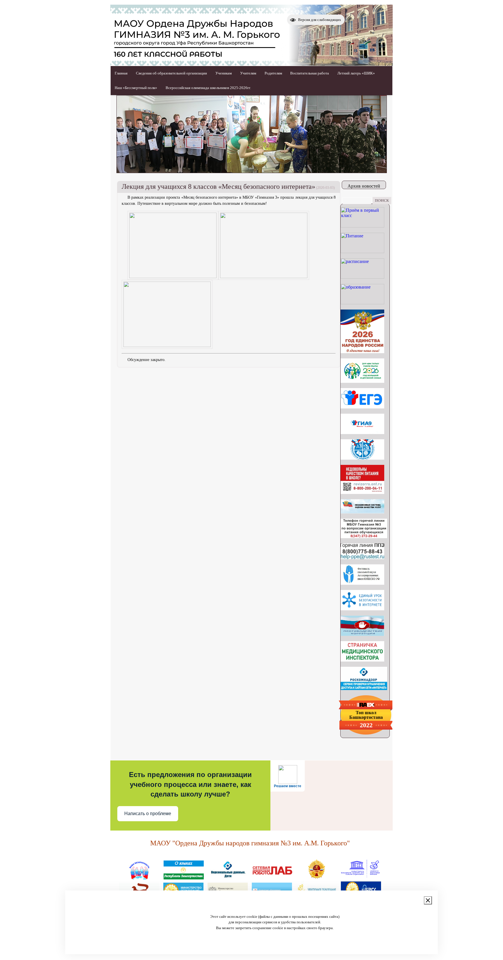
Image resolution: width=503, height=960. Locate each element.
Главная (121, 73)
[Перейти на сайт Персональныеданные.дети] (228, 877)
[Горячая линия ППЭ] (362, 557)
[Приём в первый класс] (362, 225)
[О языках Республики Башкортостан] (184, 877)
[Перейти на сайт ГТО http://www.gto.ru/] (316, 877)
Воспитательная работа (309, 73)
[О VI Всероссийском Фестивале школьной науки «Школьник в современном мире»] (362, 583)
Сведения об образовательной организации (171, 73)
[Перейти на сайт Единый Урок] (362, 608)
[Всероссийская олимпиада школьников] (362, 458)
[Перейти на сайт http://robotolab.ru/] (272, 877)
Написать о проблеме (147, 813)
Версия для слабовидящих (319, 19)
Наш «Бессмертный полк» (136, 88)
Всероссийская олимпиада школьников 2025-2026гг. (208, 88)
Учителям (248, 73)
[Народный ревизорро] (362, 492)
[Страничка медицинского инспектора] (362, 659)
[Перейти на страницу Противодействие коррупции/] (362, 634)
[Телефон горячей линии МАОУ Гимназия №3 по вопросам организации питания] (364, 536)
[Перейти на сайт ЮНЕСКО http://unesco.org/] (361, 877)
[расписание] (362, 277)
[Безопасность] (139, 877)
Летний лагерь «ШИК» (356, 73)
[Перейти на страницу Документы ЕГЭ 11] (362, 406)
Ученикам (223, 73)
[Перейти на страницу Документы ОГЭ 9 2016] (362, 432)
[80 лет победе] (362, 381)
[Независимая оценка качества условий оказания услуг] (362, 511)
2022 (366, 725)
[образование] (362, 302)
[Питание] (362, 251)
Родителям (273, 73)
